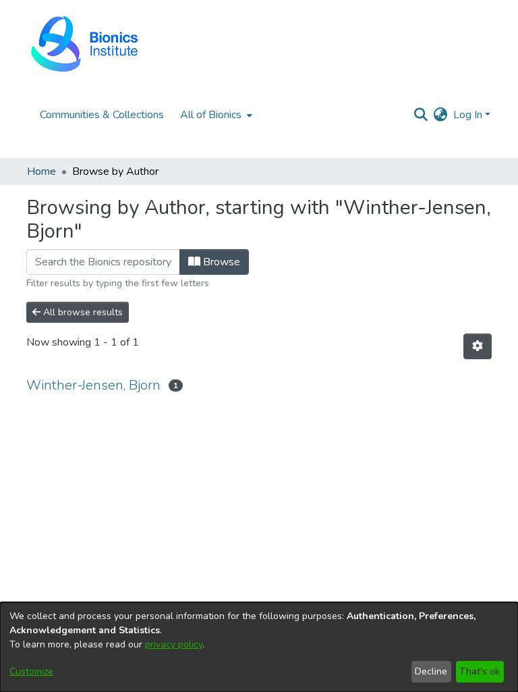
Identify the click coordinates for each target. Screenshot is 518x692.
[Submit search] (421, 115)
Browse (220, 262)
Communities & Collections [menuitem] (102, 114)
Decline (431, 671)
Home (41, 171)
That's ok (479, 671)
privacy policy (173, 644)
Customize (31, 671)
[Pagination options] (477, 346)
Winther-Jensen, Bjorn (93, 385)
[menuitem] (214, 115)
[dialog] (259, 647)
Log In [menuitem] (467, 114)
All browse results (81, 312)
